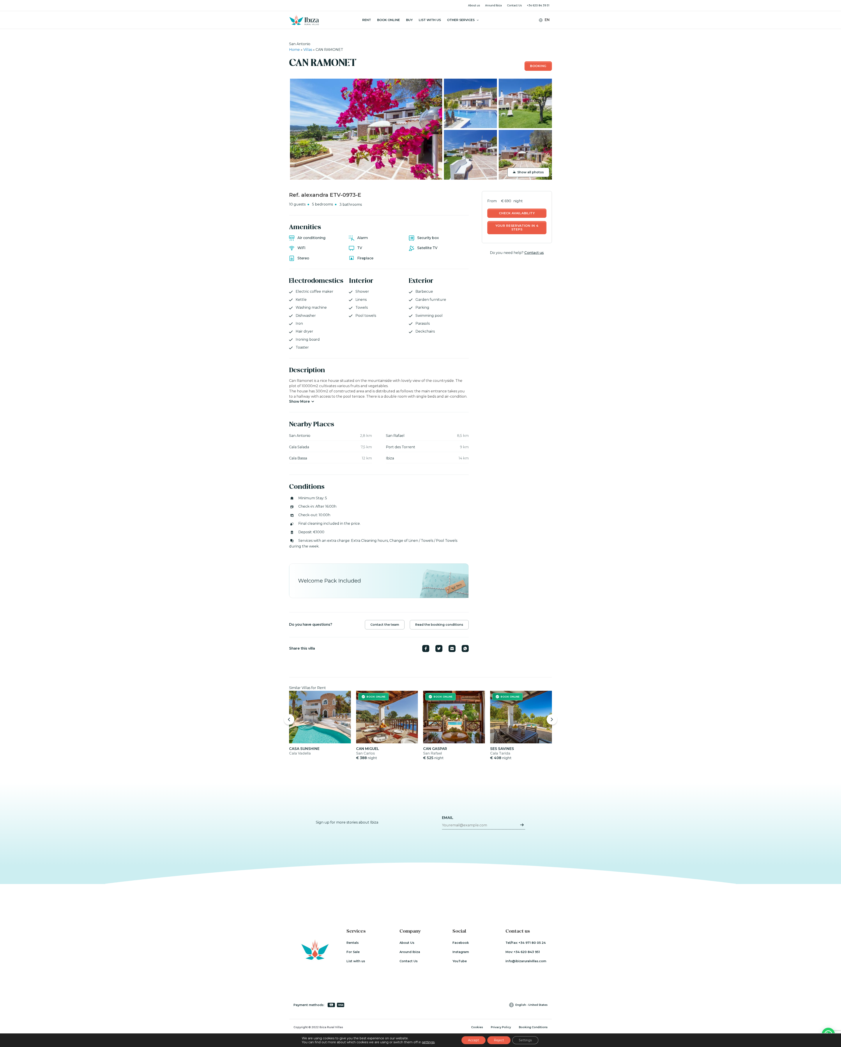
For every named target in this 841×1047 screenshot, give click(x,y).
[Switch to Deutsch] (547, 27)
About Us (406, 943)
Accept (473, 1040)
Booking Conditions (533, 1027)
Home (294, 50)
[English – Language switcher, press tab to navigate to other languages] (546, 20)
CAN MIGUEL (367, 749)
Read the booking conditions (439, 625)
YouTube (459, 961)
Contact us (534, 253)
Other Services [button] (461, 20)
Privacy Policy (501, 1027)
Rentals (352, 943)
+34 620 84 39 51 (538, 5)
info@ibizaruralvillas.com (525, 961)
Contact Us (514, 5)
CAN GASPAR (435, 749)
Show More (299, 401)
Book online (388, 20)
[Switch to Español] (547, 32)
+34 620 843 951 (527, 952)
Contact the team (384, 625)
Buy (409, 20)
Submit (522, 825)
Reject (499, 1040)
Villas (307, 50)
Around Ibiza (493, 5)
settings (428, 1042)
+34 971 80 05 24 (532, 943)
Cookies (477, 1027)
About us (474, 5)
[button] (477, 20)
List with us (355, 961)
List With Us (430, 20)
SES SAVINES (502, 749)
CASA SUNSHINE (304, 749)
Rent (366, 20)
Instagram (460, 952)
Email (447, 818)
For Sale (353, 952)
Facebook (460, 943)
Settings (525, 1040)
